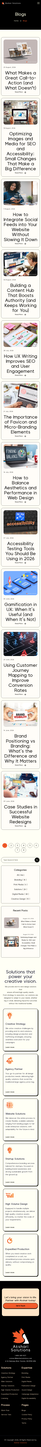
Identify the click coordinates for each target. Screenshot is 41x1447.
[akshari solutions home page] (11, 3)
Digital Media (20, 894)
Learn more (9, 1047)
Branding (20, 880)
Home (16, 21)
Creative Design (20, 899)
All (20, 875)
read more (19, 92)
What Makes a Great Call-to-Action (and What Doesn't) (28, 924)
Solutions (20, 889)
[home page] (20, 1341)
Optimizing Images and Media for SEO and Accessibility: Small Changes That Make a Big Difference (28, 943)
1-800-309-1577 (20, 1355)
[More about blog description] (11, 922)
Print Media (20, 885)
